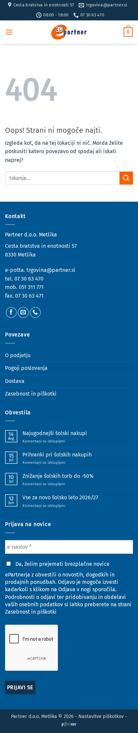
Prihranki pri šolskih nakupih (57, 454)
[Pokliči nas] (35, 312)
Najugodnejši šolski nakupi (54, 433)
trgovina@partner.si (50, 270)
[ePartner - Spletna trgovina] (69, 32)
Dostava (14, 381)
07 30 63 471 (29, 296)
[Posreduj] (126, 178)
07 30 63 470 (29, 279)
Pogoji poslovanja (26, 368)
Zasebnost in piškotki (31, 394)
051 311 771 (31, 287)
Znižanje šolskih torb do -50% (57, 476)
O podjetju (17, 355)
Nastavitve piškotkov (101, 716)
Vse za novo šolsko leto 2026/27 (60, 497)
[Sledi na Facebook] (11, 312)
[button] (9, 32)
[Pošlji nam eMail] (23, 312)
